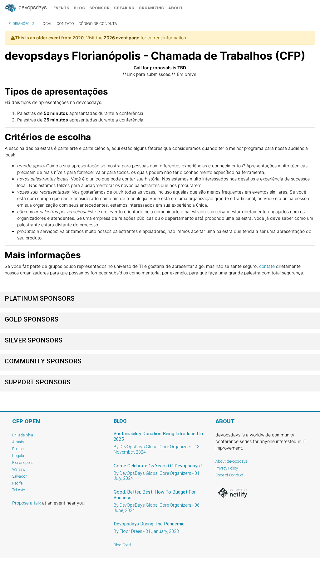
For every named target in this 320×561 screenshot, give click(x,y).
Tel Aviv (18, 489)
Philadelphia (22, 435)
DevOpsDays (32, 7)
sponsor (99, 8)
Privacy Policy (226, 468)
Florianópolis (21, 24)
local (46, 24)
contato (65, 24)
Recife (17, 483)
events (61, 8)
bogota (18, 455)
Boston (18, 448)
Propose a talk (26, 502)
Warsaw (19, 469)
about (175, 8)
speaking (124, 8)
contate (267, 266)
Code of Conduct (229, 475)
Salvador (19, 476)
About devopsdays (231, 461)
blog (79, 8)
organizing (151, 8)
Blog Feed (122, 545)
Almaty (18, 442)
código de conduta (97, 24)
